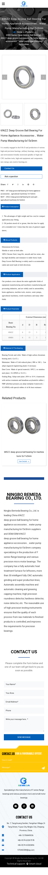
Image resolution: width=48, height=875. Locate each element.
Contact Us (9, 168)
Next (43, 77)
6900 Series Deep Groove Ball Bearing (23, 35)
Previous (4, 77)
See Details (23, 461)
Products (29, 32)
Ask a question (11, 176)
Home (19, 32)
